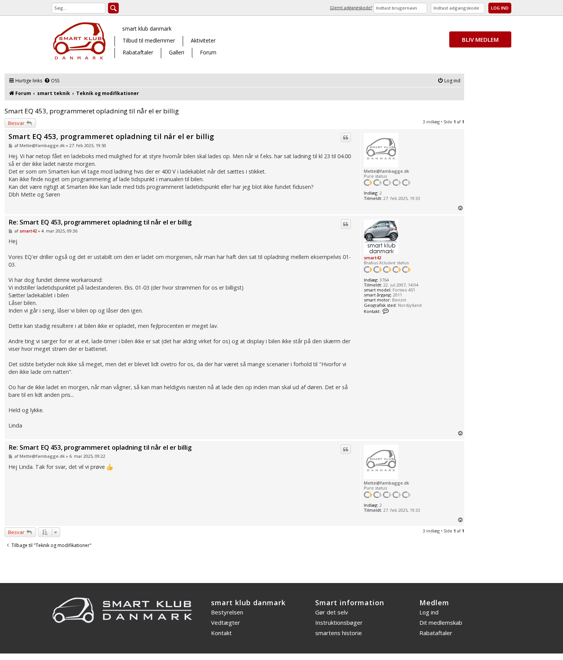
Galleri (176, 52)
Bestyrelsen (227, 612)
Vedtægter (225, 622)
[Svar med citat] (346, 137)
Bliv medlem (480, 39)
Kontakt (221, 633)
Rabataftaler (138, 52)
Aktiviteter (203, 40)
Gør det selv (331, 612)
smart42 (372, 257)
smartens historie (338, 633)
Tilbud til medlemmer (149, 40)
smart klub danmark (147, 28)
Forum (208, 52)
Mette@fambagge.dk (386, 171)
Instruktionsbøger (339, 622)
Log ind (429, 612)
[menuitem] (51, 81)
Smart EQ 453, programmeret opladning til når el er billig (92, 110)
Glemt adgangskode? (351, 7)
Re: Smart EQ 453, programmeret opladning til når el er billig (99, 222)
